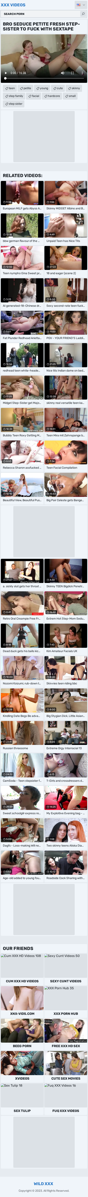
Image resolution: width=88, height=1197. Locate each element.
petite (27, 88)
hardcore (54, 96)
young (44, 88)
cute (60, 88)
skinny (76, 88)
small (72, 96)
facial (35, 96)
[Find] (83, 14)
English (81, 5)
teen (12, 88)
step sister (15, 104)
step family (16, 96)
